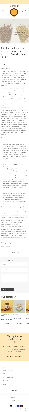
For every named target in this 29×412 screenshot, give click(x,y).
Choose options (7, 323)
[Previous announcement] (2, 2)
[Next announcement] (26, 2)
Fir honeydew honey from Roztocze (6, 315)
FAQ (4, 373)
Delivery (5, 367)
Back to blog (15, 252)
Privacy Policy (6, 380)
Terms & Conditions (8, 377)
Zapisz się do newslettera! (14, 356)
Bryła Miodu (12, 408)
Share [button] (4, 64)
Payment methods (7, 370)
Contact (5, 384)
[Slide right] (17, 328)
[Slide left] (11, 328)
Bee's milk (15, 314)
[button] (3, 11)
